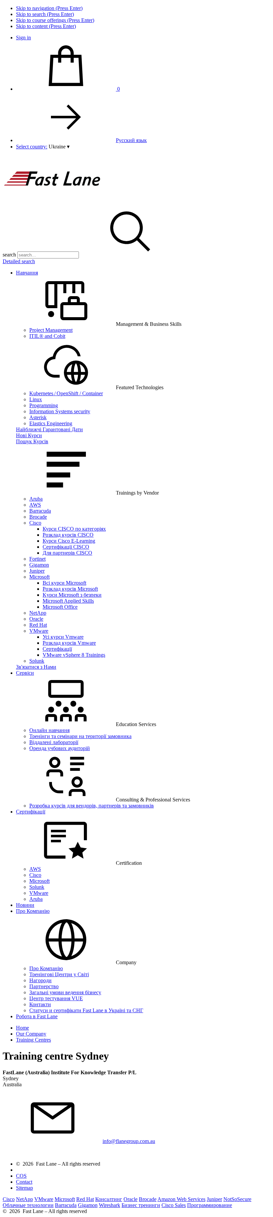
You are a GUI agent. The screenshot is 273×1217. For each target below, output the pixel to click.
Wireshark (109, 1205)
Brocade (38, 517)
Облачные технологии (28, 1205)
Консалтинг (108, 1199)
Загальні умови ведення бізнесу (65, 992)
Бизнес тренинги (141, 1205)
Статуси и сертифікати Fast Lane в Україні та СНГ (86, 1010)
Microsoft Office (60, 607)
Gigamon (39, 565)
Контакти (40, 1004)
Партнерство (44, 986)
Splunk (36, 661)
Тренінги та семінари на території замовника (80, 736)
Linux (35, 399)
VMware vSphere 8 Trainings (74, 655)
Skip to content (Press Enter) (46, 26)
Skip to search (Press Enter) (45, 14)
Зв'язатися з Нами (36, 667)
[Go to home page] (53, 203)
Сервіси (25, 673)
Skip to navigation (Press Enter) (49, 8)
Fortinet (37, 559)
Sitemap (24, 1188)
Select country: (31, 146)
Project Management (51, 330)
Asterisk (38, 417)
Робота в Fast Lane (37, 1016)
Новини (25, 905)
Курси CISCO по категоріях (74, 529)
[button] (59, 146)
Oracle (36, 619)
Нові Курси (29, 435)
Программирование (209, 1205)
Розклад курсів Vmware (69, 643)
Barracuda (40, 511)
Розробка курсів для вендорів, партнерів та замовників (91, 805)
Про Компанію (33, 911)
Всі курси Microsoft (64, 583)
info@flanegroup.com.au (129, 1141)
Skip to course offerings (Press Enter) (55, 20)
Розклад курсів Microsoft (70, 589)
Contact (24, 1182)
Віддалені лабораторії (53, 742)
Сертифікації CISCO (66, 547)
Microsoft (39, 577)
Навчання (27, 272)
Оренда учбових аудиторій (59, 748)
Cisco (35, 523)
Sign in (23, 37)
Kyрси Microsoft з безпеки (72, 595)
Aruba (36, 499)
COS (21, 1176)
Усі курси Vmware (63, 637)
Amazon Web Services (181, 1199)
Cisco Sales (173, 1205)
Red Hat (38, 625)
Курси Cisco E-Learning (69, 541)
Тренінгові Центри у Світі (59, 974)
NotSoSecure (237, 1199)
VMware (38, 631)
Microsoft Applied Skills (68, 601)
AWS (35, 505)
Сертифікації (57, 649)
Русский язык (131, 140)
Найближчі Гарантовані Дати (49, 429)
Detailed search (19, 261)
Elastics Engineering (50, 423)
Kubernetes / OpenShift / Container (66, 393)
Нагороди (40, 980)
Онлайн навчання (49, 730)
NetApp (37, 613)
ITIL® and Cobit (47, 336)
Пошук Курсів (32, 441)
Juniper (37, 571)
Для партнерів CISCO (67, 553)
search (9, 254)
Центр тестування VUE (56, 998)
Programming (43, 405)
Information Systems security (59, 411)
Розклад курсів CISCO (68, 535)
